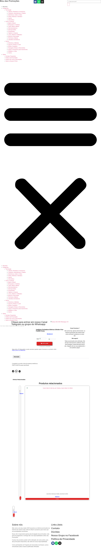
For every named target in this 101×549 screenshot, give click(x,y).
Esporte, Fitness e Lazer (14, 44)
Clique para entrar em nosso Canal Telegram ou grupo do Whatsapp (29, 323)
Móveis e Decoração (13, 36)
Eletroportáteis (12, 29)
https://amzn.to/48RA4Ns (18, 350)
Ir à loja (20, 498)
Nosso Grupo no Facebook (65, 535)
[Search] (68, 4)
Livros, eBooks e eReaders (15, 34)
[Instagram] (42, 1)
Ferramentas (11, 31)
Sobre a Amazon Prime (11, 61)
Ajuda (4, 54)
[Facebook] (35, 1)
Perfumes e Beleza (13, 38)
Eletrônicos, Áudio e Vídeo (15, 15)
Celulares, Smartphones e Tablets (17, 13)
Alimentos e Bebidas (13, 43)
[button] (50, 163)
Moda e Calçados (12, 46)
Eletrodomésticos (12, 28)
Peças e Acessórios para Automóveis (18, 49)
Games (10, 18)
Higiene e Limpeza (13, 33)
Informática (11, 19)
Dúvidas (55, 532)
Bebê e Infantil (12, 23)
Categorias (5, 8)
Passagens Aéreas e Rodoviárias (16, 48)
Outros (7, 41)
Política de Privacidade (11, 57)
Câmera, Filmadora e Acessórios (16, 11)
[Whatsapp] (39, 1)
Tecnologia (8, 10)
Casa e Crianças (9, 21)
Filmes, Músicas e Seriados (15, 16)
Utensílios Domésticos (14, 39)
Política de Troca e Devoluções (13, 59)
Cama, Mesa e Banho (13, 26)
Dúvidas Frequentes (10, 56)
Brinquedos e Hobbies (14, 24)
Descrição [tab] (16, 356)
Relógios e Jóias (12, 51)
